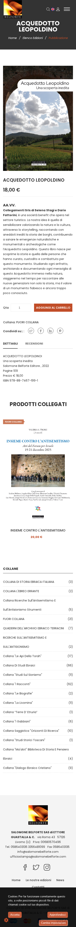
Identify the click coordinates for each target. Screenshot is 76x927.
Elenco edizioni (33, 38)
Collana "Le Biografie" (18, 693)
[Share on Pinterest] (60, 331)
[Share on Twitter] (31, 331)
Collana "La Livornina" (18, 703)
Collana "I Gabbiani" (17, 721)
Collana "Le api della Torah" (23, 656)
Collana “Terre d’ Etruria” (21, 712)
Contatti (38, 887)
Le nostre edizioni (38, 880)
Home (13, 38)
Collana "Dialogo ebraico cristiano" (28, 768)
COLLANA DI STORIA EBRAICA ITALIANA (29, 582)
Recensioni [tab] (34, 344)
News (60, 880)
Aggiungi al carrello (53, 308)
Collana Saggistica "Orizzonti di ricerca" (32, 731)
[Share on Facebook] (41, 331)
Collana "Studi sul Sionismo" (23, 675)
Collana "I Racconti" (17, 684)
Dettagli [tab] (10, 344)
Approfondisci (58, 914)
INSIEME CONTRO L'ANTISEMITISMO (38, 530)
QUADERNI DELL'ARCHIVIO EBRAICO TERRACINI (34, 628)
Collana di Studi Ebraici (20, 665)
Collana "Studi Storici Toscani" (25, 740)
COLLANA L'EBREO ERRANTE (22, 591)
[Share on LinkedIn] (50, 331)
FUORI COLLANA (27, 322)
